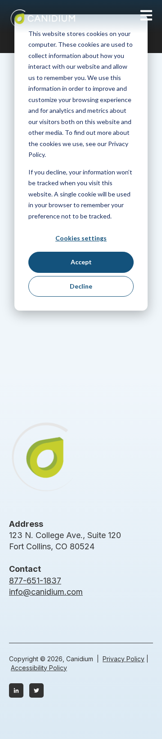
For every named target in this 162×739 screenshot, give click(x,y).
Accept (81, 262)
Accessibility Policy (39, 668)
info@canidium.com (46, 592)
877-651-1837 (35, 580)
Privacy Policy (123, 659)
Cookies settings (81, 238)
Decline (81, 286)
